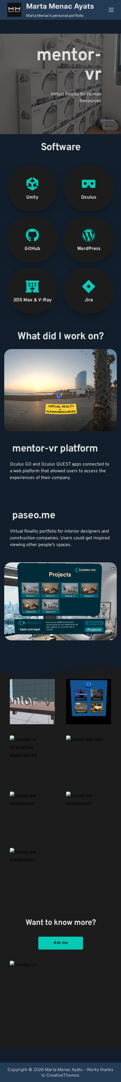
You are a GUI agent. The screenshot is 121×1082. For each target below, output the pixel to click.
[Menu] (111, 9)
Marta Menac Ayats (60, 6)
